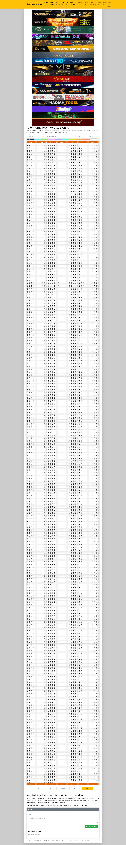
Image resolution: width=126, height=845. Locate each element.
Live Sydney (72, 3)
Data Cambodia (93, 3)
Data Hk (86, 3)
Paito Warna (57, 3)
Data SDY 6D (104, 4)
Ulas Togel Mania (34, 4)
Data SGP (99, 3)
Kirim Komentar (91, 826)
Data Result (52, 3)
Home (46, 2)
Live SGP (67, 3)
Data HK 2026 (109, 4)
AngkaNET (80, 2)
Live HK (62, 3)
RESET (30, 139)
